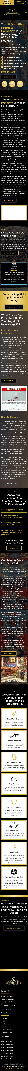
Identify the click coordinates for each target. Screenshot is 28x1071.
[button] (26, 12)
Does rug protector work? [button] (12, 510)
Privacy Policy (10, 1068)
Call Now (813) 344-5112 (7, 2)
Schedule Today (14, 307)
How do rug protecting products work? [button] (10, 524)
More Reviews (9, 253)
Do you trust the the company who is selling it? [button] (12, 516)
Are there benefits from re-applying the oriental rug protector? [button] (12, 532)
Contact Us (14, 548)
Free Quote (8, 77)
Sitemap (19, 1068)
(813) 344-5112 (8, 72)
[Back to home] (12, 12)
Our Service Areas (14, 928)
